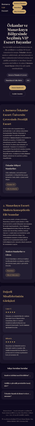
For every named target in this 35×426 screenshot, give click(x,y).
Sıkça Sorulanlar (19, 11)
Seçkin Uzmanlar (17, 94)
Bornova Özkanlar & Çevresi (17, 75)
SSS (28, 80)
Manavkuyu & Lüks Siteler (14, 80)
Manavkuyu (17, 7)
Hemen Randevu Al (17, 88)
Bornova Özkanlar (20, 3)
